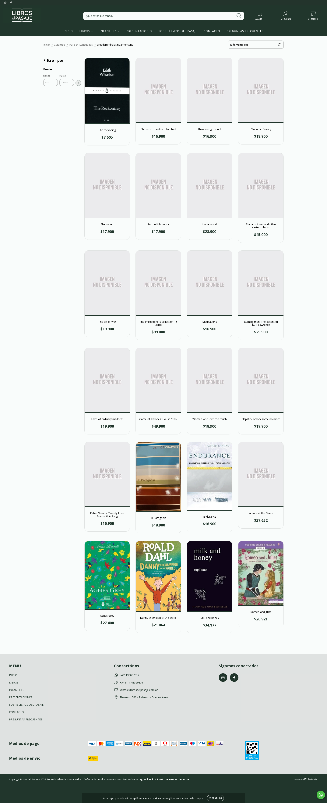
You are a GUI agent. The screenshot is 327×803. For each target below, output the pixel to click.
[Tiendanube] (306, 779)
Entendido (215, 798)
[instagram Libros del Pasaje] (6, 2)
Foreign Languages (81, 44)
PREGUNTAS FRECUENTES (245, 31)
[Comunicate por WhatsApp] (321, 795)
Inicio (46, 44)
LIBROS (85, 31)
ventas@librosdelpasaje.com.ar (139, 690)
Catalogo (59, 44)
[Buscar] (239, 15)
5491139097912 (129, 675)
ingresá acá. (146, 779)
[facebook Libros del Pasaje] (11, 2)
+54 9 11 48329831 (131, 682)
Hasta (62, 75)
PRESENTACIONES (139, 31)
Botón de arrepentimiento (173, 779)
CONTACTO (212, 31)
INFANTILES (109, 31)
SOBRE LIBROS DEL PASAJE (178, 31)
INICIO (68, 31)
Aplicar (78, 83)
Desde (46, 75)
